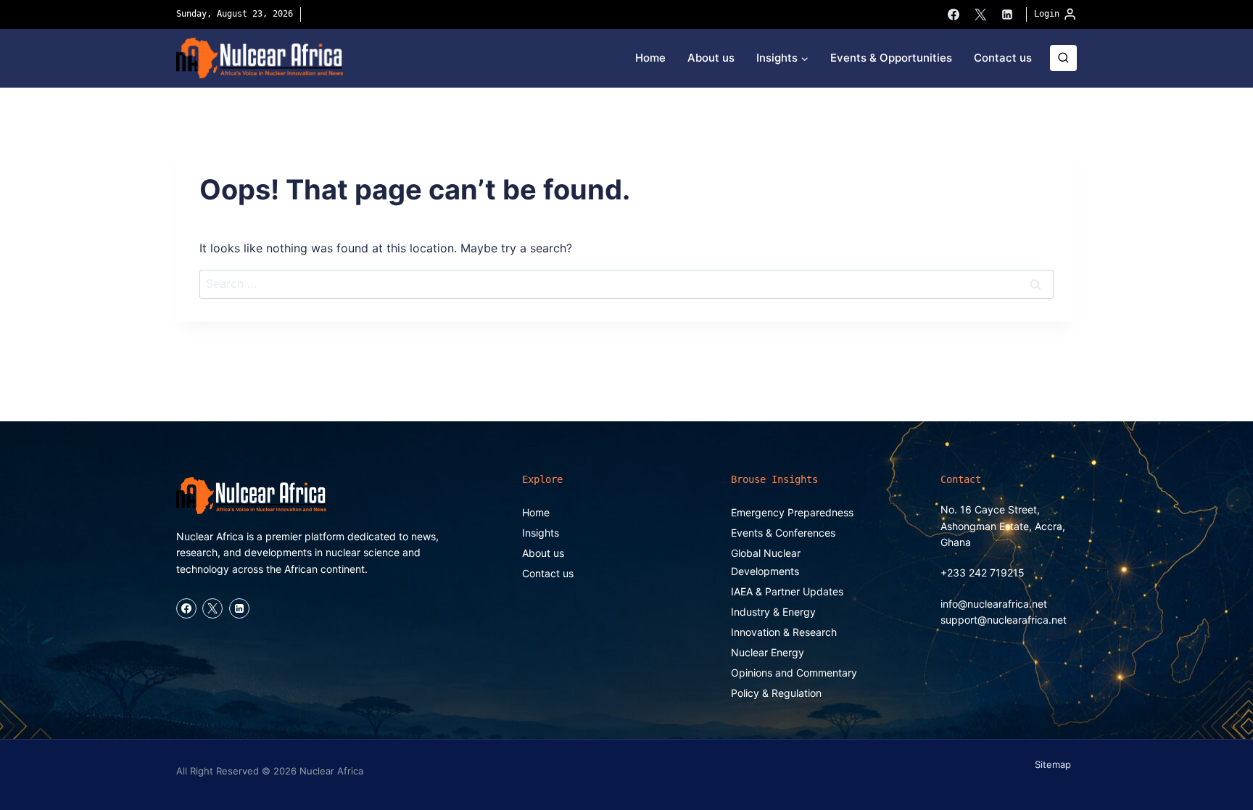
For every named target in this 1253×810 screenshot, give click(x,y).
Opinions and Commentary (794, 672)
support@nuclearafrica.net (1003, 619)
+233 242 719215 (982, 572)
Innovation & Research (784, 632)
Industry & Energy (773, 612)
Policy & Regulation (776, 693)
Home (650, 58)
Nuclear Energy (767, 652)
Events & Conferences (783, 532)
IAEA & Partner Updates (787, 591)
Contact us (1003, 58)
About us (711, 58)
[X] (980, 14)
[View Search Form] (1063, 58)
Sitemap (1053, 764)
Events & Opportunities (891, 58)
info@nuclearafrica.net (993, 604)
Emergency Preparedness (792, 512)
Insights (540, 532)
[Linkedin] (1007, 14)
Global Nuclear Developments (766, 562)
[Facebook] (953, 14)
